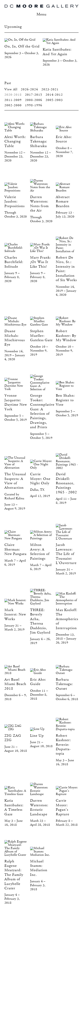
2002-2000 (13, 105)
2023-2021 (50, 89)
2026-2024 (29, 89)
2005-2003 (54, 100)
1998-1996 (33, 105)
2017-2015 (33, 95)
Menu (41, 14)
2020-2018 (13, 95)
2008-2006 (33, 100)
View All (10, 89)
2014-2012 (54, 95)
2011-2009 (13, 100)
